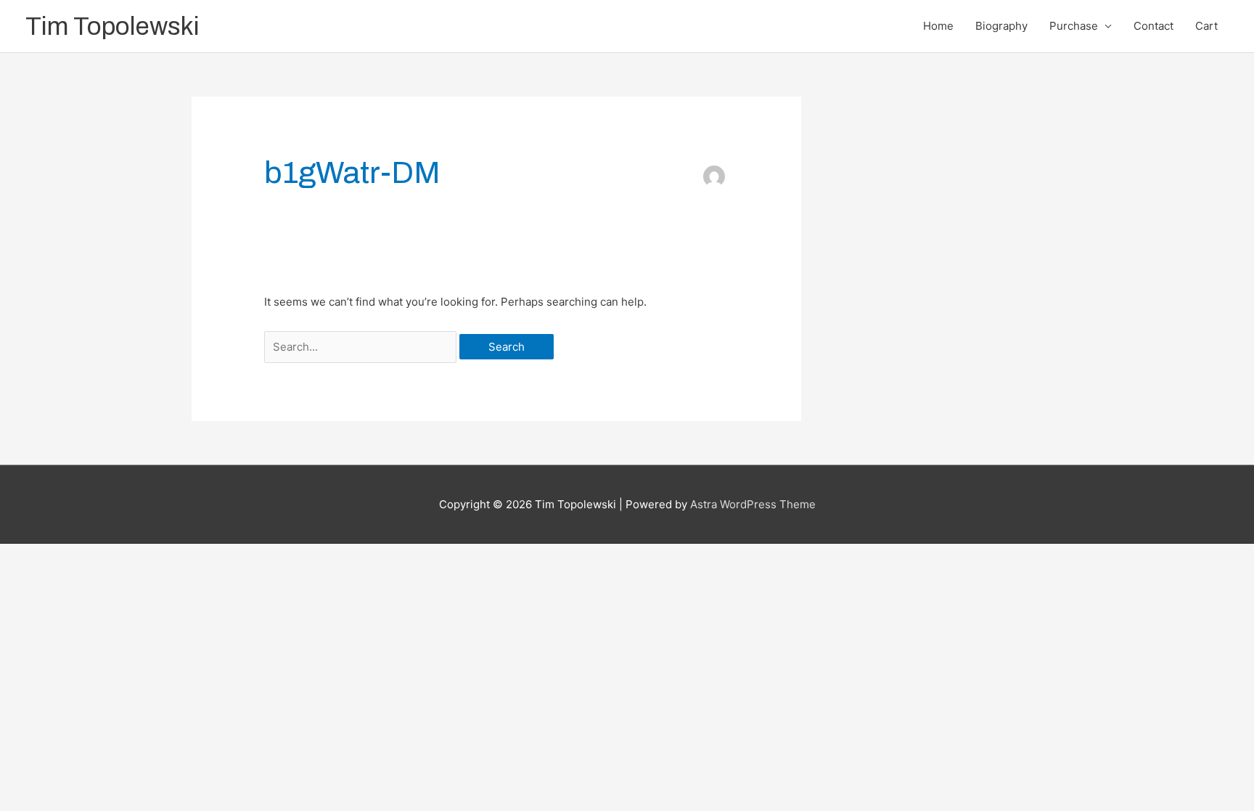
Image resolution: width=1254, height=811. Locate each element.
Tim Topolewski (112, 26)
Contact (1153, 26)
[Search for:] (361, 347)
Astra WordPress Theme (753, 504)
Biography (1001, 26)
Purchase (1073, 26)
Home (938, 26)
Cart (1206, 26)
